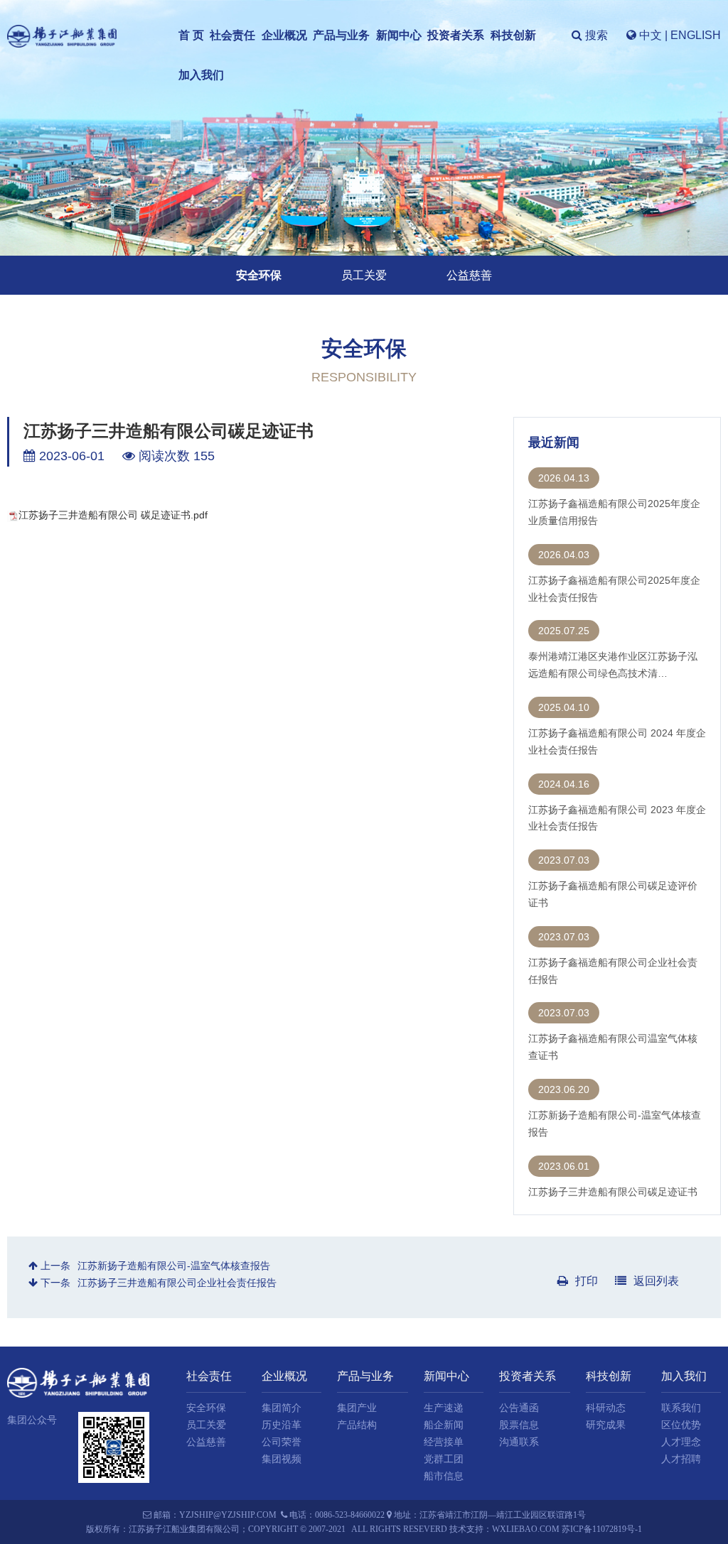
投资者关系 (455, 35)
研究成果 (606, 1425)
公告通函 (519, 1408)
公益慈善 (469, 275)
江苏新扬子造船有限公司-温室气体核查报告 (173, 1265)
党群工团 (444, 1459)
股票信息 (519, 1425)
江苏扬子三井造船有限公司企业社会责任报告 (177, 1282)
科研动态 (606, 1408)
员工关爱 (364, 275)
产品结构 (357, 1425)
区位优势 (681, 1425)
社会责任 (232, 35)
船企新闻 (444, 1425)
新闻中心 (399, 35)
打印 (586, 1281)
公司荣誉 (281, 1442)
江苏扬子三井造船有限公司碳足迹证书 (612, 1191)
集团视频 (281, 1459)
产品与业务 (341, 35)
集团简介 (281, 1408)
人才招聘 (681, 1459)
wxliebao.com (526, 1529)
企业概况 (284, 35)
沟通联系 (519, 1442)
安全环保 (259, 275)
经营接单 (444, 1442)
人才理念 (681, 1442)
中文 (650, 35)
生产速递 (444, 1408)
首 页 (191, 35)
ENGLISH (695, 35)
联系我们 (681, 1408)
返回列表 (656, 1281)
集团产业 (357, 1408)
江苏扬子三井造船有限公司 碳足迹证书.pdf (113, 515)
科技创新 (513, 35)
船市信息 (444, 1476)
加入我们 (201, 75)
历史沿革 (281, 1425)
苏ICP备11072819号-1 (602, 1529)
